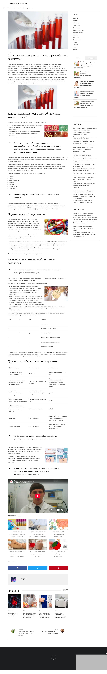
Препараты (76, 37)
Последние (91, 58)
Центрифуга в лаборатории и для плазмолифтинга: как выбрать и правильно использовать (60, 615)
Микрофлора (76, 25)
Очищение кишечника (78, 30)
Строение (75, 44)
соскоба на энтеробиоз (20, 449)
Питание (75, 35)
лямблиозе (48, 205)
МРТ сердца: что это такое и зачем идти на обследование (13, 614)
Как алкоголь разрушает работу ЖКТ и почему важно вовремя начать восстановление (29, 615)
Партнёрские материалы (79, 32)
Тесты (74, 47)
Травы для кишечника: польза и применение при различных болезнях (26, 632)
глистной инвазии (48, 354)
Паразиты (15, 561)
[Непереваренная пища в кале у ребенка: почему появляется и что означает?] (76, 95)
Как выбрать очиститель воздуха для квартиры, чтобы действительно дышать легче (84, 196)
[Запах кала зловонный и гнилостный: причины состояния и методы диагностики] (76, 85)
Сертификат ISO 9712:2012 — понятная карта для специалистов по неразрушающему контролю (83, 143)
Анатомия (75, 18)
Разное (75, 42)
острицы (11, 178)
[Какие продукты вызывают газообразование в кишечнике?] (76, 75)
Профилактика (77, 39)
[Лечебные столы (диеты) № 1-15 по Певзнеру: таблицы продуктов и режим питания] (76, 66)
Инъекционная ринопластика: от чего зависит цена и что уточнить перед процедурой (83, 149)
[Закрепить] (58, 568)
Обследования (11, 52)
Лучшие (79, 58)
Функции (75, 49)
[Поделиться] (17, 568)
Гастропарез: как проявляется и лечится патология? (49, 631)
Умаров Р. (24, 579)
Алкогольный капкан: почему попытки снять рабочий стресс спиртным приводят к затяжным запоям (45, 615)
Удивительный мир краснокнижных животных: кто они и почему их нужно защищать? (84, 234)
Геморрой (75, 20)
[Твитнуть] (38, 568)
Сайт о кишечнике (18, 3)
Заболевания (76, 23)
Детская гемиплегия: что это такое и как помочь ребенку (83, 228)
